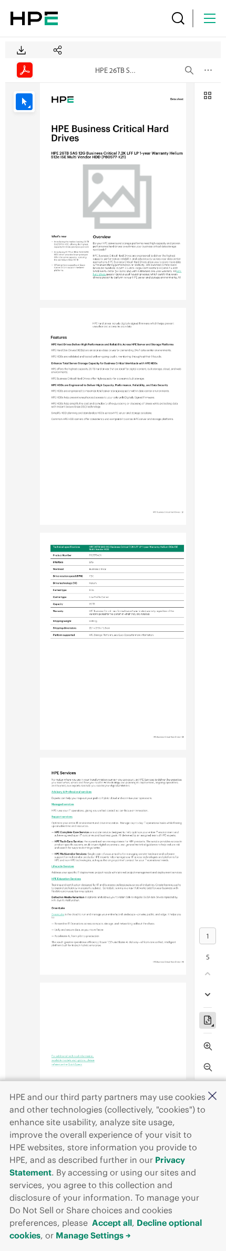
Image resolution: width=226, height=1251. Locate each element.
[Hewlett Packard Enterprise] (34, 18)
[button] (212, 1097)
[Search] (178, 18)
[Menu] (209, 18)
